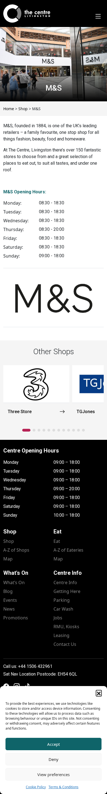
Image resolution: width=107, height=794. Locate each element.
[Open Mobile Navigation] (98, 16)
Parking (62, 600)
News (9, 609)
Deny (53, 759)
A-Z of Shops (16, 550)
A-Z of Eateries (68, 550)
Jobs (58, 618)
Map (8, 559)
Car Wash (63, 609)
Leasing (61, 635)
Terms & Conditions (63, 787)
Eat (57, 541)
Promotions (15, 618)
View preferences (53, 774)
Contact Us (65, 644)
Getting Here (67, 591)
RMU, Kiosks (66, 627)
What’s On (14, 582)
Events (10, 600)
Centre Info (65, 582)
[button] (99, 693)
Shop (8, 541)
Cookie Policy (36, 787)
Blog (8, 591)
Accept (53, 744)
